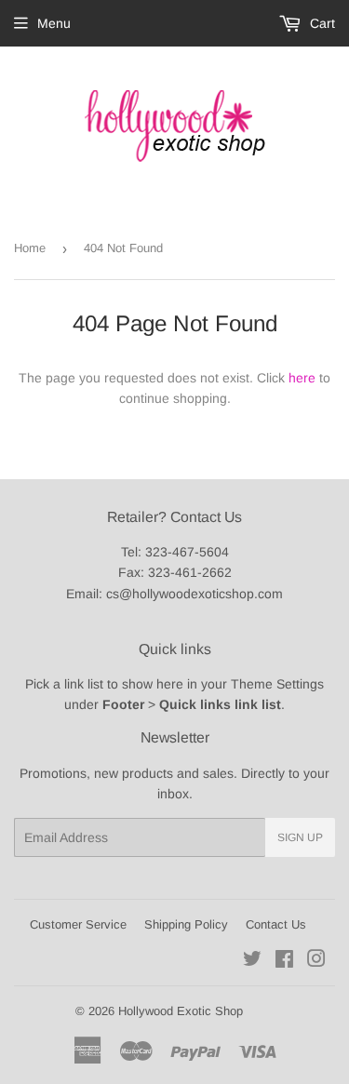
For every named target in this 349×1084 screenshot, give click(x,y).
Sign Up (300, 837)
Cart (320, 23)
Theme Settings (277, 683)
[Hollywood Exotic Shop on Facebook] (284, 961)
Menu (54, 23)
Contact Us (276, 924)
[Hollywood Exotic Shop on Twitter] (252, 961)
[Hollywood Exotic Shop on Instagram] (316, 961)
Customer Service (78, 924)
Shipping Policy (186, 924)
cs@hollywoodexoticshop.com (194, 593)
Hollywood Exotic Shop (180, 1011)
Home (30, 248)
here (302, 377)
